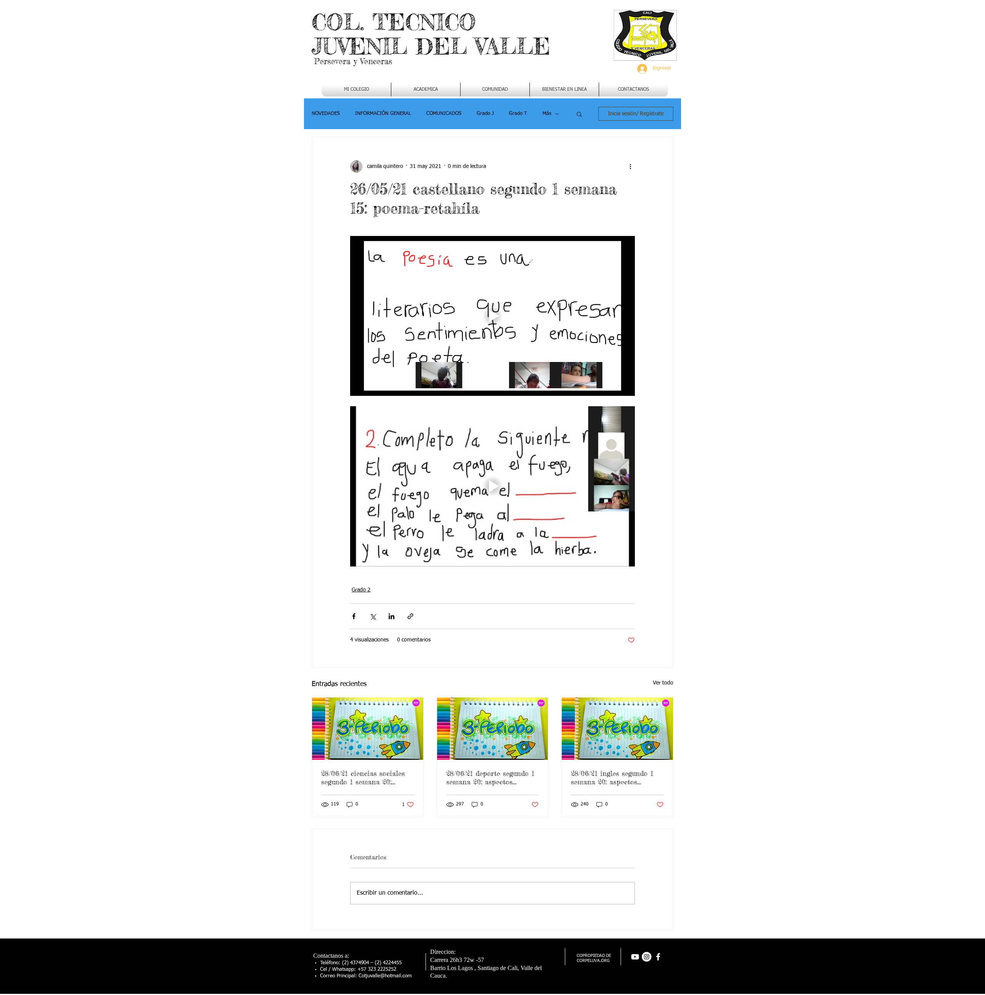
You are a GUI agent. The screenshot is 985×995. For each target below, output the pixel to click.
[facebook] (658, 957)
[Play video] (492, 316)
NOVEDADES (326, 113)
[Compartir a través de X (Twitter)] (372, 616)
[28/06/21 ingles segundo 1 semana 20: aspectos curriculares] (617, 729)
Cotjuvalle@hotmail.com (385, 975)
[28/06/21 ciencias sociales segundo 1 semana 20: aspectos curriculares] (367, 729)
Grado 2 (361, 590)
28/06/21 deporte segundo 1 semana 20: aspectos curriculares (490, 777)
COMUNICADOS (443, 113)
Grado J (485, 113)
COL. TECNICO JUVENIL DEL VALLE (431, 34)
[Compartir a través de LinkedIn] (391, 616)
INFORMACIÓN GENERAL (383, 113)
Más (547, 113)
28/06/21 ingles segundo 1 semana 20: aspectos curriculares (612, 777)
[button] (425, 89)
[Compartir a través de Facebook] (353, 616)
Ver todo (663, 683)
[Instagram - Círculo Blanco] (646, 957)
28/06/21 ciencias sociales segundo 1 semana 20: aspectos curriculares (363, 777)
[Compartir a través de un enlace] (410, 616)
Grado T (518, 113)
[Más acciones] (630, 166)
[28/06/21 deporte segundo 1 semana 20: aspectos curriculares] (492, 729)
